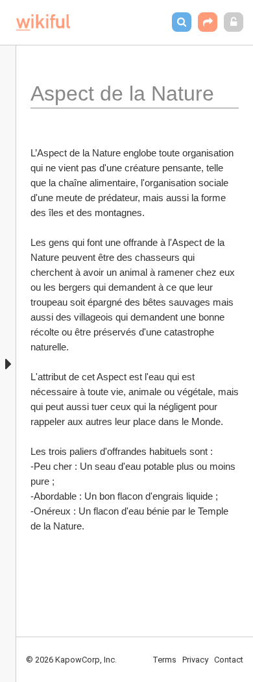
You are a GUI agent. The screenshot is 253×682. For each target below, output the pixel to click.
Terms (164, 659)
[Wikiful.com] (43, 22)
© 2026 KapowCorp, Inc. (71, 659)
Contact (228, 659)
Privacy (195, 659)
